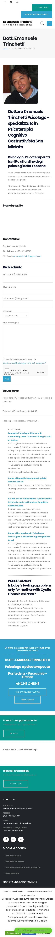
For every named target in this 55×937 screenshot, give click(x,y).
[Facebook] (5, 2)
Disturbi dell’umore (14, 862)
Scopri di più (15, 758)
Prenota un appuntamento (36, 14)
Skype (13, 839)
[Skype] (11, 2)
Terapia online (42, 7)
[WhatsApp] (17, 2)
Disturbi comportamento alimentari (23, 867)
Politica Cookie (38, 920)
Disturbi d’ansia (13, 856)
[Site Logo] (17, 23)
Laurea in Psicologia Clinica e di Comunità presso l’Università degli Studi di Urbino (29, 437)
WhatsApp (21, 839)
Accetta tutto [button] (13, 933)
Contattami (15, 784)
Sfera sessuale (12, 873)
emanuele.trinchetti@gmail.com (27, 256)
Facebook (6, 839)
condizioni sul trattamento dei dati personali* (24, 363)
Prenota (14, 733)
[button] (42, 23)
